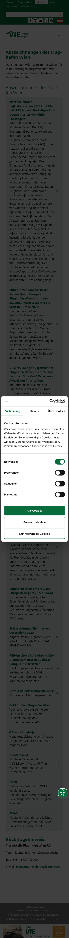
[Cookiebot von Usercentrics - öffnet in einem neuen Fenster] (49, 401)
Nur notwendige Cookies (34, 533)
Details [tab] (34, 410)
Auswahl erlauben (34, 522)
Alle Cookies (34, 510)
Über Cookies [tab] (56, 410)
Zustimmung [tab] (12, 410)
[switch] (60, 472)
